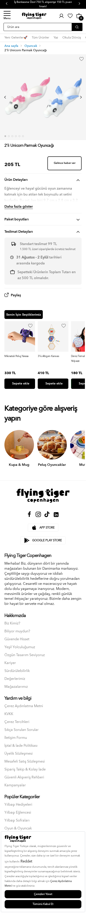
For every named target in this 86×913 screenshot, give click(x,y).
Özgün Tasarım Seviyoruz (24, 655)
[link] (70, 15)
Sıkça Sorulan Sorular (21, 730)
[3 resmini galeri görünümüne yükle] (12, 136)
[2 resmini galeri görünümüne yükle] (8, 136)
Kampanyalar (15, 785)
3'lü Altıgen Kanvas (48, 356)
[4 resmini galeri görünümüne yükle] (16, 136)
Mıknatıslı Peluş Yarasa (16, 356)
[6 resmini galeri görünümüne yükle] (23, 136)
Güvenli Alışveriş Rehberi (24, 777)
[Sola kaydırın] (5, 97)
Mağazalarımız (16, 686)
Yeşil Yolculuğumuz (19, 647)
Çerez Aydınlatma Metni (23, 706)
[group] (19, 355)
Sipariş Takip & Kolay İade (25, 769)
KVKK (8, 714)
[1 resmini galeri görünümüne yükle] (5, 136)
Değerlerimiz (14, 679)
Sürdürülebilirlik (17, 671)
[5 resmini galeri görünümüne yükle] (19, 136)
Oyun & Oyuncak (18, 828)
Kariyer (10, 663)
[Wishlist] (30, 325)
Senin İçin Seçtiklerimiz (23, 314)
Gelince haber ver (64, 163)
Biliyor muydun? (17, 631)
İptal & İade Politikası (20, 745)
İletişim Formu (15, 738)
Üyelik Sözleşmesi (18, 753)
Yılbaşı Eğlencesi (17, 812)
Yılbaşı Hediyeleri (18, 804)
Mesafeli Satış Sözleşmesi (24, 761)
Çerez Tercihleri (16, 722)
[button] (7, 16)
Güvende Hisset (16, 639)
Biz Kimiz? (12, 623)
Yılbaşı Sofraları (17, 820)
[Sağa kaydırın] (81, 97)
